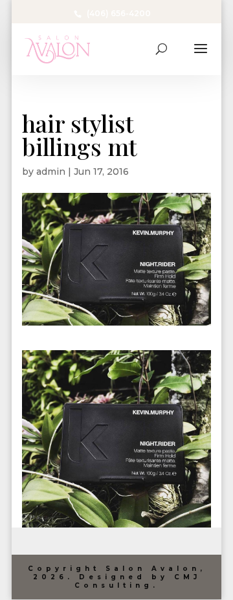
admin (50, 171)
